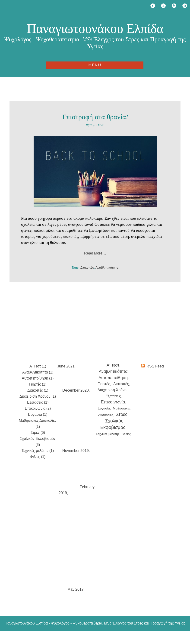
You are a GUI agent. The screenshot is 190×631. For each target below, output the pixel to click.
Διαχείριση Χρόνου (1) (37, 396)
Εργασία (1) (37, 414)
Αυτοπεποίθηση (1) (38, 378)
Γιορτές (104, 384)
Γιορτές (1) (37, 384)
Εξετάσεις (113, 396)
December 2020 (75, 390)
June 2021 (66, 366)
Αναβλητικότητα (106, 267)
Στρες (121, 414)
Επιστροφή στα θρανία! (95, 117)
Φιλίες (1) (37, 457)
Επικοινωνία (113, 401)
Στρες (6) (38, 433)
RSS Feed (155, 366)
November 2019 (75, 451)
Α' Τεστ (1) (37, 366)
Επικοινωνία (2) (38, 408)
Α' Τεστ (113, 365)
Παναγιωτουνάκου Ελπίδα (95, 29)
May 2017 (75, 589)
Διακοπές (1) (37, 390)
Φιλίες (127, 434)
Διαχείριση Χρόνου (113, 390)
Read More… (95, 253)
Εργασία (104, 408)
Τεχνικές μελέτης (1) (38, 451)
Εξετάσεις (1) (37, 402)
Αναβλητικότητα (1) (37, 372)
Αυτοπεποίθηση (113, 377)
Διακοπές (87, 267)
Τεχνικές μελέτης (108, 434)
